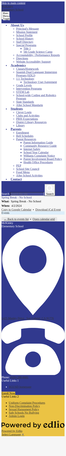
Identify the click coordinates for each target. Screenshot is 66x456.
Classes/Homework (27, 68)
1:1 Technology (25, 78)
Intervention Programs (29, 88)
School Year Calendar (36, 152)
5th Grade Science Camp (37, 51)
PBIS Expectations (27, 118)
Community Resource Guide (40, 145)
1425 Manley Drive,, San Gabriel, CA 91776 (27, 318)
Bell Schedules (24, 135)
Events (5, 212)
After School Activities (29, 175)
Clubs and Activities (27, 115)
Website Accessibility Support (33, 61)
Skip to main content (13, 3)
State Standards (25, 101)
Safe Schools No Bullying (24, 412)
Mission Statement (26, 32)
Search (5, 193)
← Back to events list (16, 219)
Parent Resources (26, 139)
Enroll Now (8, 393)
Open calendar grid (44, 219)
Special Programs (26, 45)
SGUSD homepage (20, 386)
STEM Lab (22, 91)
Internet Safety (31, 149)
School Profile (24, 35)
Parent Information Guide (38, 142)
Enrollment (22, 132)
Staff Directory (24, 41)
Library (20, 125)
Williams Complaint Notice (39, 155)
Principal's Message (27, 28)
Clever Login (24, 112)
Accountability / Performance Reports (38, 55)
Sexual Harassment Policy (24, 409)
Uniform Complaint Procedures (27, 402)
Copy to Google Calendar (16, 209)
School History (25, 38)
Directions (22, 58)
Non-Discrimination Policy (24, 406)
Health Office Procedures (38, 162)
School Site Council (27, 168)
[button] (17, 25)
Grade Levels (24, 85)
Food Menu (23, 172)
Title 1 (27, 48)
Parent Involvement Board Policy (42, 159)
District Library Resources (31, 122)
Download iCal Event (48, 209)
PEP (18, 165)
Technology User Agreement (40, 82)
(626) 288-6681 (19, 377)
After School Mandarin (29, 105)
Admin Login (17, 416)
